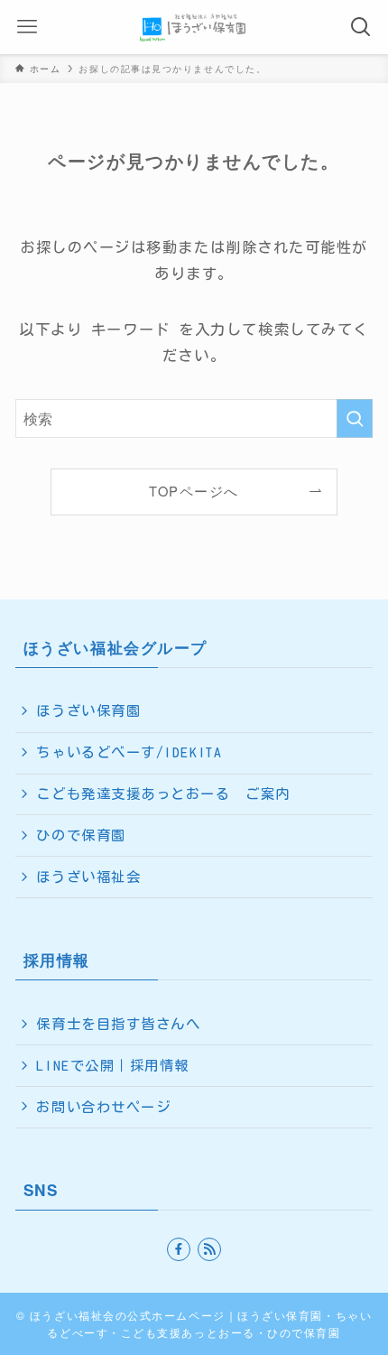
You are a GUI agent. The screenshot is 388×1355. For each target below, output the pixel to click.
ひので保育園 (80, 835)
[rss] (209, 1249)
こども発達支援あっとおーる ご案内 (163, 793)
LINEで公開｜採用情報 (112, 1065)
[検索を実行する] (355, 418)
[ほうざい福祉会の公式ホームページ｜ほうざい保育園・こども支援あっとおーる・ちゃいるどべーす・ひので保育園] (194, 27)
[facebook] (178, 1249)
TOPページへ (194, 490)
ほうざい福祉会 (88, 876)
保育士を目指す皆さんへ (118, 1023)
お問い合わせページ (103, 1107)
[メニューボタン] (27, 27)
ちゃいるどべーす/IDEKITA (129, 752)
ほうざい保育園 (88, 710)
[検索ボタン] (361, 27)
